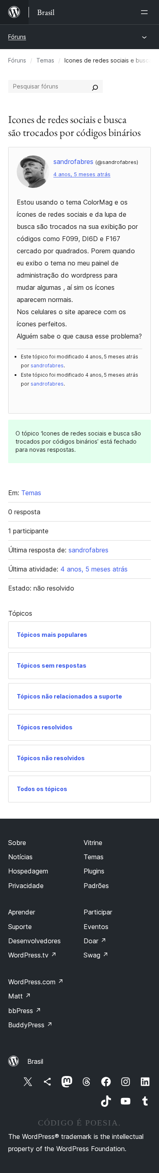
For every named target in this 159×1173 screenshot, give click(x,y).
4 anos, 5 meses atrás (81, 174)
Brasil (35, 1061)
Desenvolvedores (34, 941)
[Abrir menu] (146, 12)
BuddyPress (30, 1025)
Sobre (17, 843)
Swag (96, 955)
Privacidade (26, 886)
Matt (19, 996)
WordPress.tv (32, 955)
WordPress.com (36, 982)
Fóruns (17, 36)
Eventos (96, 927)
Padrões (96, 886)
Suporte (20, 927)
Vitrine (93, 843)
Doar (95, 941)
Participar (98, 912)
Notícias (20, 857)
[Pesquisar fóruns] (95, 86)
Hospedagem (28, 871)
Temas (45, 60)
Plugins (94, 871)
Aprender (21, 912)
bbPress (24, 1011)
